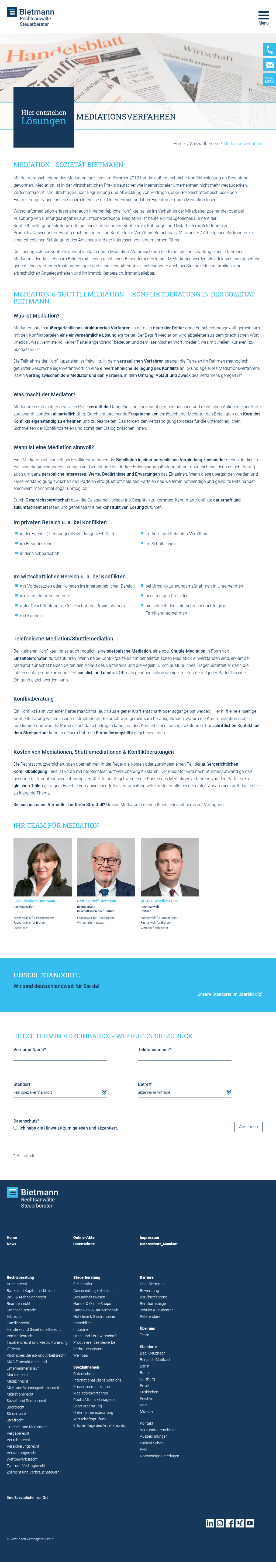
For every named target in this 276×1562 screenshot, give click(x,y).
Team (144, 1335)
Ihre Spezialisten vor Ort (27, 1497)
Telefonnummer (154, 1049)
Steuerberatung (86, 1277)
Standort (21, 1084)
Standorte (148, 1347)
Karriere (147, 1277)
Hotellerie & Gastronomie (94, 1316)
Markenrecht (17, 1375)
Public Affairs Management (96, 1399)
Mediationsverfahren (90, 1393)
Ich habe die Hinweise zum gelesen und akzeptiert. (68, 1128)
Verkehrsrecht (18, 1440)
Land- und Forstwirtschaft (95, 1336)
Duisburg (147, 1379)
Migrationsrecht (20, 1394)
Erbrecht (14, 1316)
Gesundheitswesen (89, 1297)
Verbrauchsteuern (88, 1349)
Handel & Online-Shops (92, 1303)
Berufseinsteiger (153, 1303)
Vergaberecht (18, 1433)
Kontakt (146, 1423)
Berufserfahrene (153, 1297)
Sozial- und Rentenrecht (26, 1401)
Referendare (150, 1316)
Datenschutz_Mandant (159, 1244)
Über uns (147, 1328)
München (148, 1411)
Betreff (145, 1084)
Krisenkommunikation (91, 1386)
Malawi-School (152, 1443)
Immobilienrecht (20, 1336)
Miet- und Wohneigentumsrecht (33, 1388)
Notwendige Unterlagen (159, 1456)
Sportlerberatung (87, 1406)
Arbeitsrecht (17, 1284)
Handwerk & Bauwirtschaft (96, 1310)
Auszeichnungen (154, 1436)
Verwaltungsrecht (22, 1453)
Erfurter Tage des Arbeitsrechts (99, 1425)
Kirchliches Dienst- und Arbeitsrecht (36, 1355)
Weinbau (80, 1355)
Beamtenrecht (18, 1303)
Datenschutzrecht (22, 1310)
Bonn (144, 1372)
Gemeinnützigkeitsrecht (93, 1290)
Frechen (146, 1398)
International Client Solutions (97, 1380)
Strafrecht (15, 1420)
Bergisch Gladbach (155, 1360)
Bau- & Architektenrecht (26, 1297)
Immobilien (82, 1323)
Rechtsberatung (20, 1277)
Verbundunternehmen (158, 1430)
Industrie (80, 1329)
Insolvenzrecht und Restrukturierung (37, 1342)
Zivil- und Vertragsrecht (26, 1466)
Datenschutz (26, 1121)
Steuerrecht (16, 1413)
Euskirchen (149, 1392)
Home (179, 143)
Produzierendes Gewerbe (94, 1342)
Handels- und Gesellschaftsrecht (34, 1329)
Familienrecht (18, 1323)
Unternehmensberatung (93, 1412)
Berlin (144, 1366)
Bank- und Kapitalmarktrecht (31, 1290)
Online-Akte (84, 1237)
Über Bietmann (152, 1284)
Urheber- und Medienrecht (28, 1427)
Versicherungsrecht (23, 1446)
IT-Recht (13, 1349)
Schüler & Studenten (157, 1310)
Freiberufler (82, 1284)
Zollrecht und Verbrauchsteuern (33, 1472)
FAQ (143, 1449)
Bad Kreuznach (152, 1353)
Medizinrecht (17, 1381)
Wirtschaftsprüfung (89, 1419)
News (11, 1244)
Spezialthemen (204, 143)
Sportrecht (16, 1407)
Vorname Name (29, 1049)
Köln (143, 1405)
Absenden (248, 1126)
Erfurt (145, 1385)
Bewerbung (149, 1290)
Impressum (149, 1237)
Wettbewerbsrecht (22, 1459)
